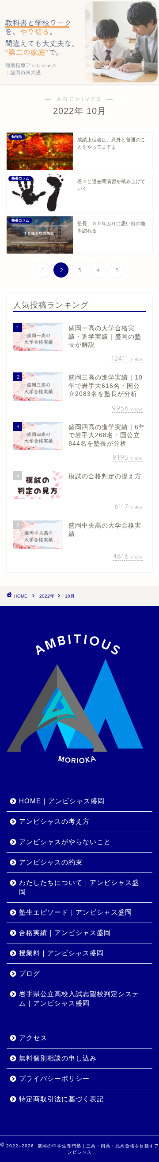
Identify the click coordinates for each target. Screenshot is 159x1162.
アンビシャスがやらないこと (65, 841)
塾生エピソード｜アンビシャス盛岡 (75, 912)
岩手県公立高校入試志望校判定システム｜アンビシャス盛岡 (79, 998)
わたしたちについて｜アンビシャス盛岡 (79, 887)
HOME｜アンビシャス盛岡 (62, 801)
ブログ (29, 973)
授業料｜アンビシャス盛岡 (61, 953)
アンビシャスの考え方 (54, 821)
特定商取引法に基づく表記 (61, 1099)
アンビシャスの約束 (51, 862)
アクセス (33, 1037)
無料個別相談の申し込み (58, 1058)
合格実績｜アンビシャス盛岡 (65, 932)
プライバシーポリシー (54, 1078)
